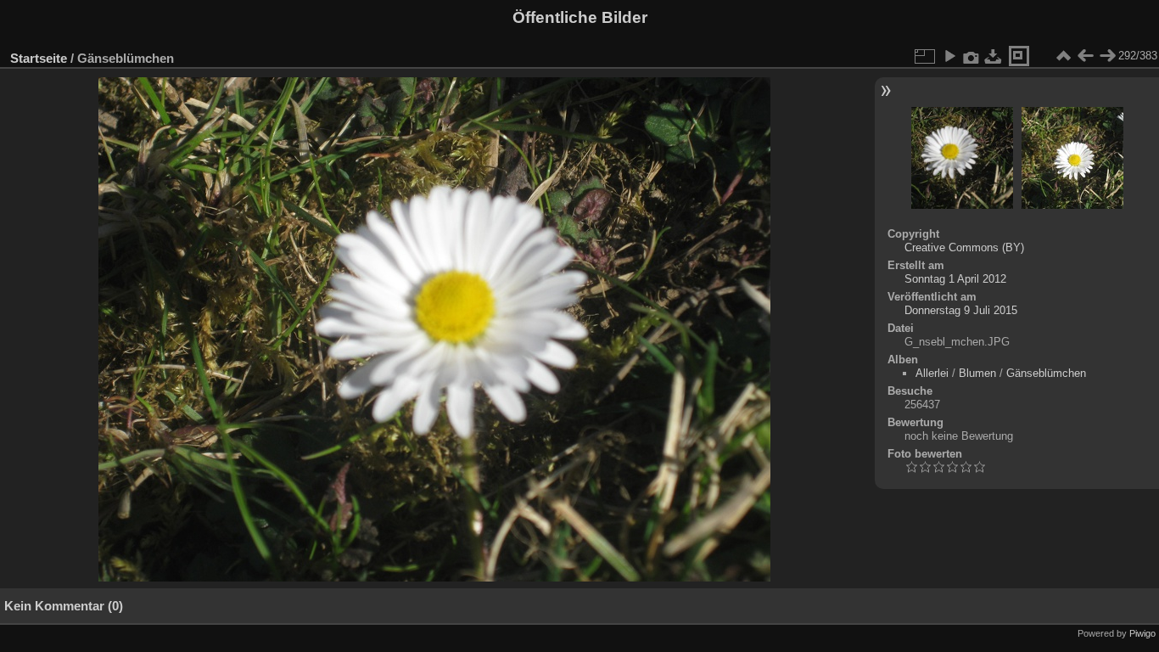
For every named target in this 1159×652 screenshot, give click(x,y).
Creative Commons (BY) (964, 247)
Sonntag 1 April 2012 (955, 279)
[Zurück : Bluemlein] (1085, 56)
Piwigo (1142, 633)
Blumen (977, 373)
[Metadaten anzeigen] (971, 56)
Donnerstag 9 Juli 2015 (960, 310)
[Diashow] (949, 56)
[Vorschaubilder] (1063, 56)
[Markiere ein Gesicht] (1019, 56)
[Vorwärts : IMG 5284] (1107, 56)
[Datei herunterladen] (994, 56)
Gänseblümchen (1046, 373)
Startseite (38, 58)
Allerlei (932, 373)
